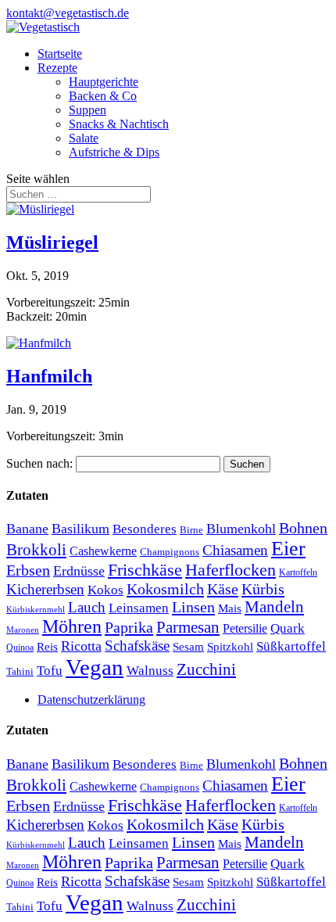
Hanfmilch (49, 376)
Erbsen (28, 570)
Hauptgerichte (103, 81)
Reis (47, 646)
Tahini (20, 671)
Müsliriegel (52, 242)
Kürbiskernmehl (35, 609)
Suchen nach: (39, 463)
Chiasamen (235, 550)
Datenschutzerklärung (91, 699)
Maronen (22, 630)
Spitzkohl (230, 646)
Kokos (105, 590)
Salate (83, 138)
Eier (288, 548)
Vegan (94, 667)
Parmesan (188, 627)
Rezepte (57, 67)
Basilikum (80, 528)
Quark (287, 628)
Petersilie (245, 628)
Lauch (86, 607)
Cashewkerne (103, 551)
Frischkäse (145, 570)
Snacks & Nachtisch (119, 124)
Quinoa (20, 647)
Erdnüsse (79, 571)
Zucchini (206, 669)
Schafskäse (137, 645)
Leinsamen (139, 608)
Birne (191, 530)
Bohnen (303, 527)
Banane (27, 528)
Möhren (72, 626)
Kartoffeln (298, 572)
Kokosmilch (165, 588)
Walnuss (150, 670)
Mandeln (274, 606)
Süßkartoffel (291, 646)
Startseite (60, 53)
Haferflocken (230, 570)
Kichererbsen (45, 589)
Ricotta (81, 646)
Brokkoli (36, 549)
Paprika (129, 627)
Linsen (193, 606)
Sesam (188, 646)
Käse (222, 588)
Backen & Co (103, 95)
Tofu (50, 670)
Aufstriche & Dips (114, 152)
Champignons (169, 552)
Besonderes (145, 528)
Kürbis (262, 588)
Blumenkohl (241, 528)
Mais (229, 608)
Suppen (87, 110)
